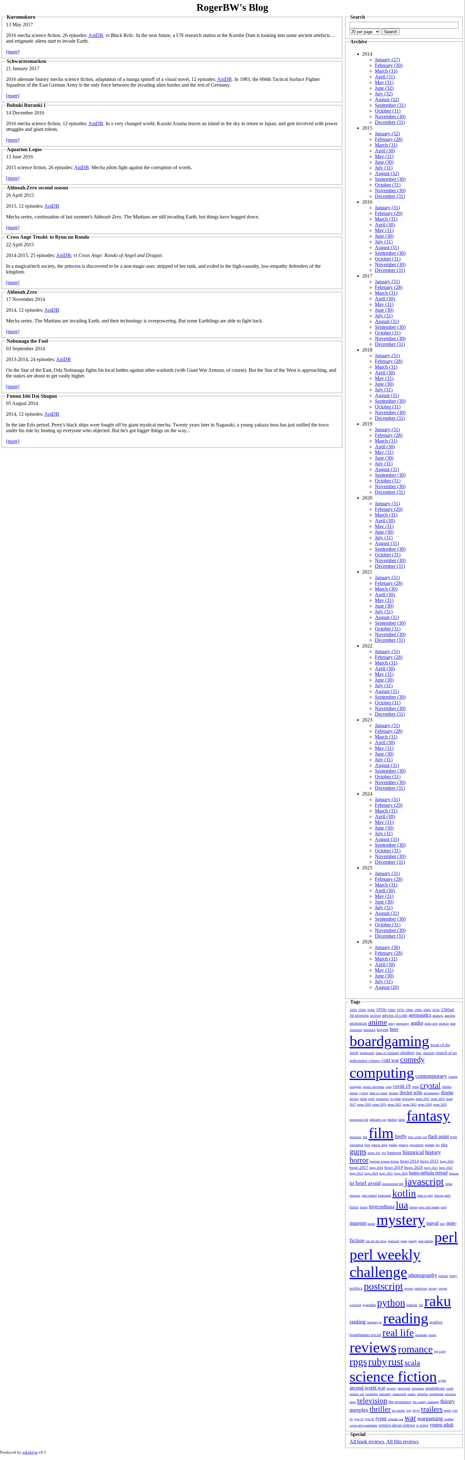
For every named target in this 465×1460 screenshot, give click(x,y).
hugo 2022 (446, 1167)
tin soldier (398, 1410)
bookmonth (367, 1053)
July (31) (384, 167)
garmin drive (379, 1145)
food (367, 1145)
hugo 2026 (401, 1173)
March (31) (386, 145)
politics (356, 1288)
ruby (377, 1361)
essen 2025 (440, 1104)
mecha (413, 1207)
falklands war (377, 1119)
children (407, 1052)
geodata (429, 1145)
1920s (353, 1010)
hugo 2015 (429, 1161)
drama (447, 1092)
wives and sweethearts (363, 1425)
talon (353, 1402)
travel (447, 1410)
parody (412, 1241)
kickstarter (384, 1195)
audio (417, 1023)
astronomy (402, 1023)
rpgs (358, 1361)
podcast (443, 1276)
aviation (444, 1023)
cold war (390, 1060)
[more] (12, 51)
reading (405, 1318)
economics (382, 1099)
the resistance (400, 1401)
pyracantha (369, 1305)
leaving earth (442, 1195)
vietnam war (395, 1419)
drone (363, 1099)
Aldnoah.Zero (22, 292)
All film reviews (402, 1441)
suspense (450, 1394)
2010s (436, 1010)
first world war (417, 1137)
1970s (400, 1010)
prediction (420, 1288)
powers (408, 1288)
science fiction (393, 1376)
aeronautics (420, 1015)
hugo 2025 (386, 1173)
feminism (356, 1137)
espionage (408, 1099)
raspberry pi (374, 1322)
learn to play (425, 1195)
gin (438, 1145)
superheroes (436, 1394)
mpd (443, 1207)
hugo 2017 (359, 1167)
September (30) (390, 179)
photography (422, 1275)
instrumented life (392, 1184)
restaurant (421, 1335)
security (391, 1388)
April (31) (385, 76)
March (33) (386, 71)
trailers (432, 1409)
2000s (427, 1010)
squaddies (371, 1394)
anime (377, 1022)
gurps (358, 1151)
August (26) (387, 987)
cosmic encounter (373, 1087)
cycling (363, 1093)
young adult (441, 1424)
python (391, 1302)
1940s (371, 1010)
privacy (432, 1288)
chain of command (387, 1053)
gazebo (393, 1145)
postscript (383, 1286)
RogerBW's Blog (232, 7)
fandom (392, 1119)
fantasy (428, 1115)
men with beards (428, 1207)
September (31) (390, 105)
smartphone (435, 1388)
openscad (393, 1241)
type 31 (358, 1419)
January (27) (387, 59)
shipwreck (404, 1388)
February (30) (388, 65)
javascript (424, 1181)
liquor (364, 1207)
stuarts (411, 1394)
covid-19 (402, 1086)
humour (454, 1173)
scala (412, 1363)
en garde (395, 1099)
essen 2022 (394, 1104)
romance (415, 1349)
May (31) (384, 82)
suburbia (422, 1394)
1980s (409, 1010)
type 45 (369, 1419)
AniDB (95, 35)
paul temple (425, 1241)
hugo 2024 (371, 1173)
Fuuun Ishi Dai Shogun (32, 396)
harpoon (394, 1152)
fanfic (401, 1119)
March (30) (386, 589)
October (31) (387, 110)
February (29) (388, 213)
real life (398, 1332)
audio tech (431, 1023)
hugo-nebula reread (428, 1172)
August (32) (387, 99)
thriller (380, 1409)
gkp (444, 1144)
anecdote (449, 1015)
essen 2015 (423, 1099)
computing (382, 1072)
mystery (400, 1219)
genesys (403, 1145)
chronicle (428, 1053)
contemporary (431, 1076)
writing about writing (397, 1425)
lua (402, 1205)
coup (389, 1087)
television (372, 1400)
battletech (369, 1030)
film (381, 1133)
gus (383, 1153)
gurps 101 (374, 1153)
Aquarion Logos (24, 149)
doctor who (411, 1092)
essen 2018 (364, 1104)
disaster (393, 1093)
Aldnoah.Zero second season (37, 187)
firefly (401, 1136)
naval (432, 1223)
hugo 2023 (356, 1173)
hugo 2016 (447, 1161)
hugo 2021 (431, 1167)
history (433, 1152)
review (432, 1335)
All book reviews (367, 1441)
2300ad (447, 1009)
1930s (362, 1010)
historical (413, 1152)
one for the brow (376, 1241)
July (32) (384, 93)
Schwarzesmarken (26, 61)
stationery (385, 1394)
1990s (418, 1010)
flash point (438, 1136)
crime (415, 1087)
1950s (381, 1009)
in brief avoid (365, 1183)
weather (449, 1419)
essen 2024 (425, 1104)
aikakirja (437, 1015)
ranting (358, 1321)
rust (395, 1361)
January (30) (387, 947)
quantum (412, 1305)
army (391, 1023)
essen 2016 (438, 1099)
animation (358, 1023)
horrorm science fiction (384, 1161)
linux (354, 1207)
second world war (367, 1387)
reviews (373, 1347)
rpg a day (440, 1351)
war (410, 1418)
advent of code (394, 1015)
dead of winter (378, 1093)
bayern (382, 1029)
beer (394, 1029)
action (375, 1015)
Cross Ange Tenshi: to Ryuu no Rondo (48, 237)
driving (354, 1099)
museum (358, 1223)
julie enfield (369, 1195)
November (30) (390, 116)
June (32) (384, 88)
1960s (391, 1010)
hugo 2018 (376, 1167)
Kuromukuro (21, 17)
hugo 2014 (409, 1161)
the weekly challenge (426, 1402)
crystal (430, 1085)
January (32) (387, 133)
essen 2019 (379, 1104)
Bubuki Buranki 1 (26, 105)
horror (359, 1160)
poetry (453, 1276)
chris (419, 1053)
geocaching (417, 1145)
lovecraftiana (381, 1206)
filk (365, 1137)
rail (421, 1305)
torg (408, 1410)
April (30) (385, 150)
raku (437, 1300)
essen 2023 (410, 1104)
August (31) (387, 247)
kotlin (404, 1193)
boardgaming (389, 1041)
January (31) (387, 207)
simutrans (418, 1388)
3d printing (359, 1015)
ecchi (371, 1099)
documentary (432, 1093)
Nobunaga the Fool (27, 341)
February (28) (388, 139)
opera (403, 1241)
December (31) (390, 122)
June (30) (384, 162)
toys (416, 1410)
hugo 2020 (413, 1167)
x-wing (422, 1425)
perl (446, 1237)
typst (381, 1418)
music (371, 1223)
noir (442, 1223)
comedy (412, 1059)
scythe (442, 1380)
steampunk (399, 1394)
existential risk (359, 1119)
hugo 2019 (393, 1167)
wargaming (430, 1418)
